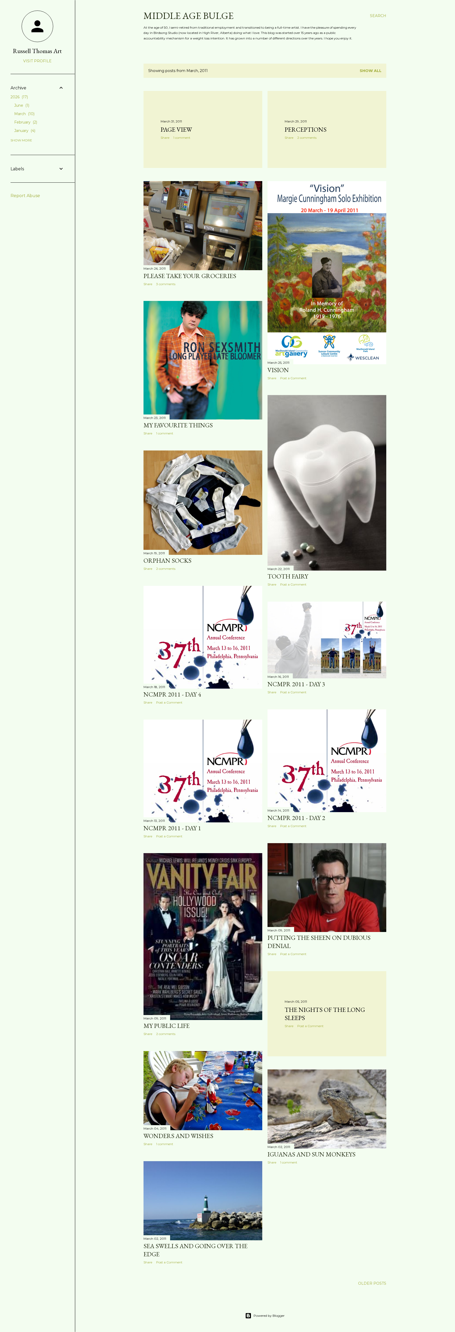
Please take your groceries (190, 276)
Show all (371, 70)
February (25, 122)
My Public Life (167, 1026)
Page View (176, 129)
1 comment (181, 138)
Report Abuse (25, 195)
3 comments (165, 284)
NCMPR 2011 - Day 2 (296, 818)
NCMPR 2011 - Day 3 (296, 684)
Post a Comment (293, 378)
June (21, 105)
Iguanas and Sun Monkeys (311, 1154)
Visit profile (37, 61)
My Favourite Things (178, 425)
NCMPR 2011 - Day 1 (172, 828)
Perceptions (306, 129)
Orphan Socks (167, 560)
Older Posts (372, 1283)
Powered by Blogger (269, 1316)
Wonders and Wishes (178, 1136)
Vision (278, 370)
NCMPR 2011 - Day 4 (172, 694)
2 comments (306, 138)
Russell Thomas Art (37, 51)
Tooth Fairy (288, 576)
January (24, 130)
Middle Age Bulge (189, 15)
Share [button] (165, 138)
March (23, 113)
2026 (19, 97)
